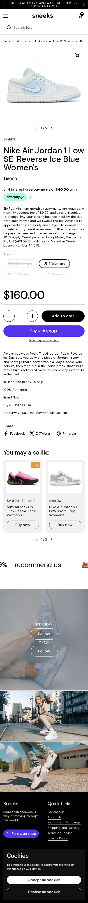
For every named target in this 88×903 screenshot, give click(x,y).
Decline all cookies (44, 891)
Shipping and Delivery (64, 828)
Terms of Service (60, 833)
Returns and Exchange (64, 822)
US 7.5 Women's (20, 274)
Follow (44, 634)
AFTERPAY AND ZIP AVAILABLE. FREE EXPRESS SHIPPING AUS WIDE (44, 4)
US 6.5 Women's (20, 263)
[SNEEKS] (43, 16)
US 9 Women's (54, 274)
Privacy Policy (58, 838)
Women (22, 41)
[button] (80, 15)
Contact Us (56, 812)
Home (7, 41)
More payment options (44, 340)
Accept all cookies (44, 879)
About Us (54, 817)
